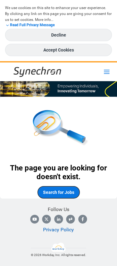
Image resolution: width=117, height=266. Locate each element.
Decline (58, 34)
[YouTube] (34, 219)
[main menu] (106, 71)
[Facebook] (82, 219)
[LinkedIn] (58, 219)
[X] (46, 219)
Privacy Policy (58, 230)
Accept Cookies (58, 49)
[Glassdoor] (70, 219)
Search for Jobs (58, 192)
